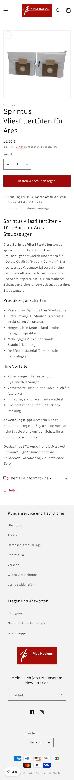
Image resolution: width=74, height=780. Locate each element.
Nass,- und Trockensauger (26, 623)
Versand (20, 146)
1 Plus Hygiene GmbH (31, 773)
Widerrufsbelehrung (22, 575)
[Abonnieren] (61, 695)
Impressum (16, 555)
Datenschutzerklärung (24, 545)
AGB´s (12, 535)
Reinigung (15, 613)
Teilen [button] (13, 490)
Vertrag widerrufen (21, 584)
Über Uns (14, 525)
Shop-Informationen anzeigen (30, 208)
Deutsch (35, 742)
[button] (6, 11)
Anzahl (7, 154)
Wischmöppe (17, 633)
